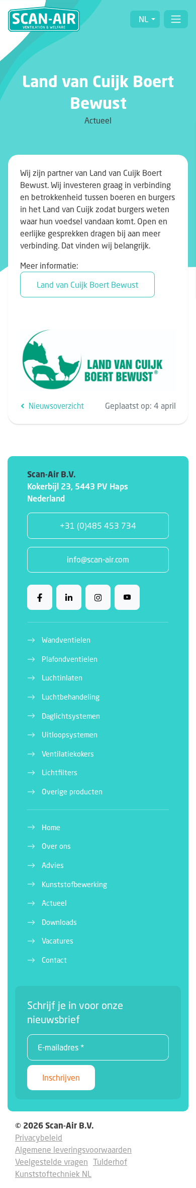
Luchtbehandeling (71, 697)
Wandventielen (66, 640)
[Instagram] (98, 597)
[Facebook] (39, 597)
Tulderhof (110, 1161)
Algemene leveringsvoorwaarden (73, 1149)
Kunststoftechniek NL (53, 1173)
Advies (53, 865)
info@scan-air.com (98, 559)
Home (51, 827)
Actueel (54, 903)
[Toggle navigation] (176, 19)
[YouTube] (127, 597)
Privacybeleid (38, 1137)
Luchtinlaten (62, 677)
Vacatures (57, 940)
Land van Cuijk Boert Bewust (87, 284)
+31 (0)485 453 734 (98, 525)
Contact (54, 960)
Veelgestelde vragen (51, 1161)
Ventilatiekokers (68, 753)
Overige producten (72, 791)
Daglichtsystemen (71, 716)
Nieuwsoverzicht (55, 405)
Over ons (56, 846)
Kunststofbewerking (74, 884)
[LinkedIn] (68, 597)
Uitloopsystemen (69, 734)
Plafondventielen (69, 659)
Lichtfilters (59, 772)
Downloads (59, 922)
